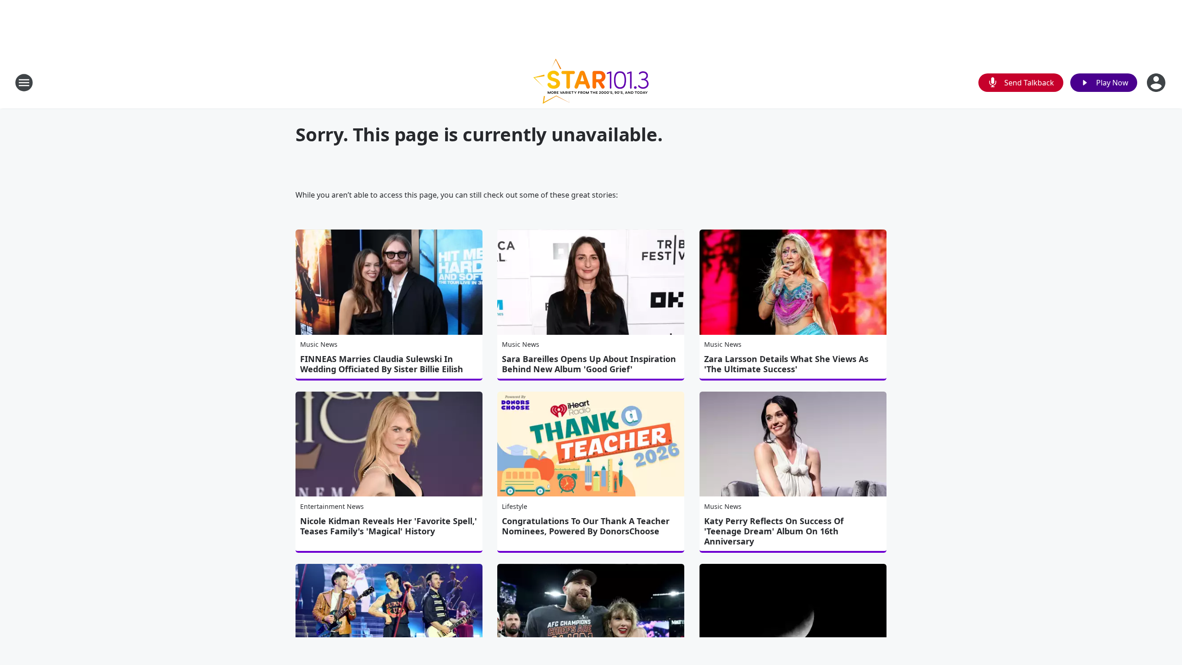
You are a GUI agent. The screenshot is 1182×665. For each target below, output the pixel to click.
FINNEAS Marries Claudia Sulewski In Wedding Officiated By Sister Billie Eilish (381, 364)
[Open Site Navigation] (24, 82)
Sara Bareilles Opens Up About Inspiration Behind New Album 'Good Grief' (589, 364)
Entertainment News (332, 506)
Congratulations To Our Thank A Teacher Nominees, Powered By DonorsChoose (585, 526)
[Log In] (1157, 82)
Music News (319, 344)
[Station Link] (591, 82)
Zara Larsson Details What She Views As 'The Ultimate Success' (786, 364)
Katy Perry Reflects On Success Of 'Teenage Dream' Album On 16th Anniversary (774, 531)
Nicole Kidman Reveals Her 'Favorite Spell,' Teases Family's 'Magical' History (388, 526)
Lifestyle (514, 506)
